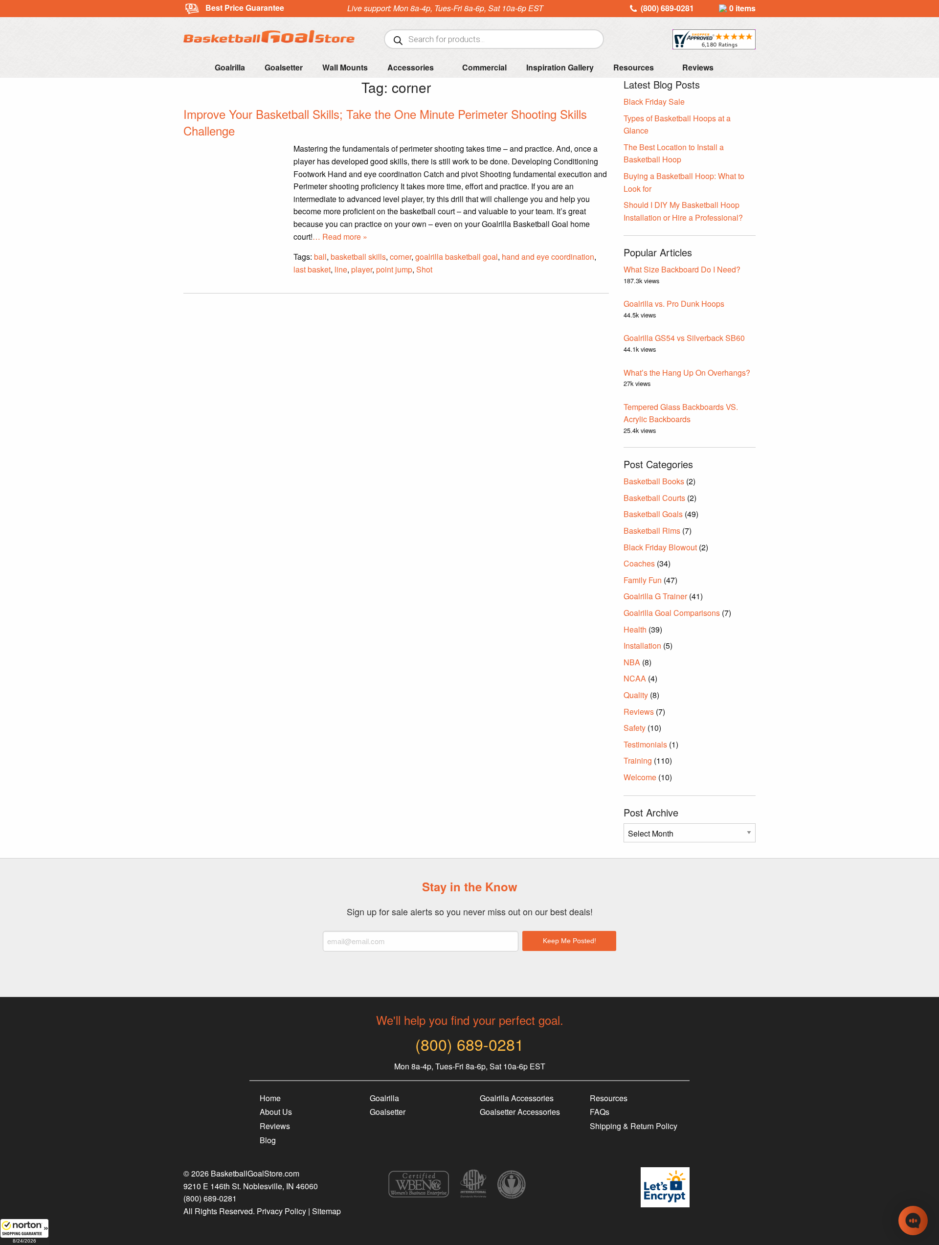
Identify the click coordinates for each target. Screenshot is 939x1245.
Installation (642, 645)
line (341, 269)
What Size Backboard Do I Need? (682, 269)
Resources (633, 67)
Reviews (698, 67)
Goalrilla (230, 67)
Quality (636, 695)
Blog (268, 1140)
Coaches (639, 563)
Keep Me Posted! (569, 941)
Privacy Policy (281, 1211)
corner (400, 256)
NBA (632, 662)
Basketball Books (654, 481)
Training (638, 760)
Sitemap (326, 1211)
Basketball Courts (654, 497)
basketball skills (358, 256)
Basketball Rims (652, 530)
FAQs (599, 1111)
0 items (742, 8)
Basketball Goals (653, 514)
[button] (24, 1232)
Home (270, 1098)
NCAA (635, 678)
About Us (276, 1111)
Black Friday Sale (654, 101)
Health (635, 629)
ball (320, 256)
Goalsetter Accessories (520, 1111)
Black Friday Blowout (660, 547)
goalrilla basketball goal (456, 256)
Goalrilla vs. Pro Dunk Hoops (674, 303)
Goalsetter (284, 67)
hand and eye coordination (548, 256)
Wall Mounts (345, 67)
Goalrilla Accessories (517, 1098)
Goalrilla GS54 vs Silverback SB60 (684, 337)
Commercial (484, 67)
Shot (424, 269)
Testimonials (645, 744)
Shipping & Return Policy (633, 1126)
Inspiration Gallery (560, 67)
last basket (312, 269)
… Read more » (340, 236)
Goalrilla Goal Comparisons (672, 612)
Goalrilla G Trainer (655, 596)
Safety (635, 727)
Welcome (640, 777)
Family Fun (643, 580)
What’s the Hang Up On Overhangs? (687, 372)
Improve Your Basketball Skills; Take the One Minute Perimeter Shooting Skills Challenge (385, 122)
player (361, 269)
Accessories (410, 67)
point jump (394, 269)
